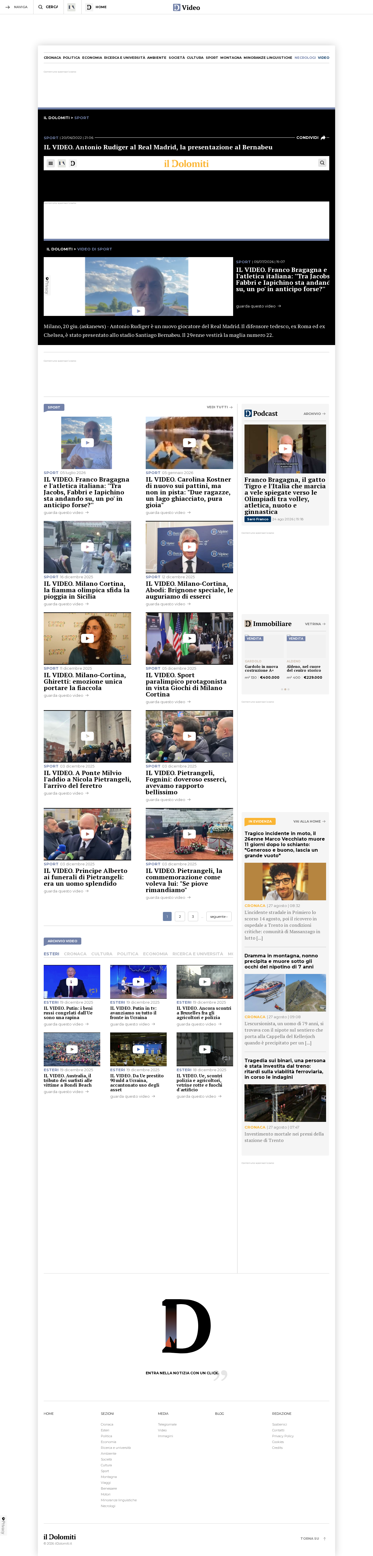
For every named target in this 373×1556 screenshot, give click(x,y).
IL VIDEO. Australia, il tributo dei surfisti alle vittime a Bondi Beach (68, 1080)
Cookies (278, 1442)
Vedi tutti (217, 407)
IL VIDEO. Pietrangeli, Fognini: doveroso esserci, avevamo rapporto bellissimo (186, 782)
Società (177, 58)
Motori (105, 1494)
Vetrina (313, 624)
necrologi (305, 58)
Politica (71, 58)
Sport (212, 58)
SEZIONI (107, 1414)
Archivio (312, 414)
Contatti (278, 1430)
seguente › (219, 916)
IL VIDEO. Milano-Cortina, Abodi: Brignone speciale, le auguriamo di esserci (189, 589)
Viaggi (106, 1483)
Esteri (51, 954)
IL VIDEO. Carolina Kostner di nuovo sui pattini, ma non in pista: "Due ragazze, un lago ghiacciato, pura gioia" (188, 492)
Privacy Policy (283, 1436)
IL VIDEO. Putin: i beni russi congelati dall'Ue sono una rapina (68, 1012)
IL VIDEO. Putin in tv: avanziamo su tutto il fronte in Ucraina (133, 1012)
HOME (49, 1414)
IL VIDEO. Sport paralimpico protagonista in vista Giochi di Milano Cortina (186, 684)
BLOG (219, 1414)
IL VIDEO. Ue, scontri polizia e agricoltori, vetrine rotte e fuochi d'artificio (199, 1082)
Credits (277, 1448)
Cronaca (52, 58)
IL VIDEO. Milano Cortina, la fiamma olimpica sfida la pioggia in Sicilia (87, 589)
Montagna (231, 58)
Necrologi (108, 1506)
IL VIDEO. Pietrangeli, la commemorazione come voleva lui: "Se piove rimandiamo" (184, 880)
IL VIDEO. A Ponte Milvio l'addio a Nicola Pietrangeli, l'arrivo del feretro (87, 779)
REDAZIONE (281, 1414)
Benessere (109, 1488)
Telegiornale (167, 1424)
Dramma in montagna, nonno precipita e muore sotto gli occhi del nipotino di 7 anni (281, 961)
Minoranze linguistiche (268, 58)
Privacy (3, 1527)
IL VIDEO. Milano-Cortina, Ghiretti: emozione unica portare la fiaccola (85, 681)
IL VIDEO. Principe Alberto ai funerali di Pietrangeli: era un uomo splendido (85, 876)
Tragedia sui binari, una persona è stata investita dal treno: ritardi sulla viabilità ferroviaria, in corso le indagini (285, 1069)
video (323, 58)
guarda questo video (63, 512)
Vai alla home (307, 821)
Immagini (165, 1436)
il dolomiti (57, 117)
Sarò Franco (257, 519)
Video (162, 1430)
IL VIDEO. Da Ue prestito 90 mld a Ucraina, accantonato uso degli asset (137, 1082)
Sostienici (279, 1424)
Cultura (195, 58)
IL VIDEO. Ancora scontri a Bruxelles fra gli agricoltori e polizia (204, 1012)
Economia (92, 58)
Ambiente (156, 58)
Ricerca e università (124, 58)
